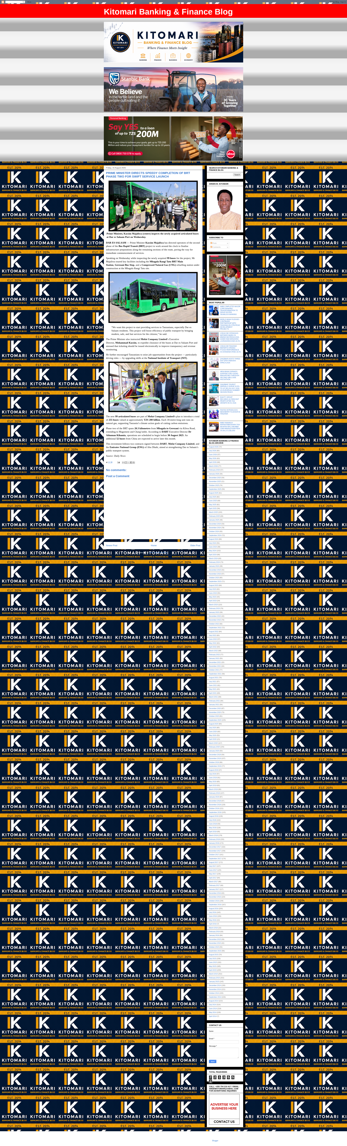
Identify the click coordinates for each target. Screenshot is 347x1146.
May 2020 (212, 735)
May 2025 (212, 505)
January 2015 (214, 982)
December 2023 (215, 570)
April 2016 (213, 924)
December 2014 (215, 985)
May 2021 (212, 689)
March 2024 (213, 558)
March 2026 (213, 466)
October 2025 (214, 485)
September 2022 (215, 628)
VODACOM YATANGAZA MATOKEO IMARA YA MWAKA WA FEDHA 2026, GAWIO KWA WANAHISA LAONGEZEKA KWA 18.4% (230, 337)
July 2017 (212, 866)
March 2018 (213, 835)
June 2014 (213, 1009)
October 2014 (214, 993)
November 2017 (215, 851)
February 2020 (214, 747)
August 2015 (213, 955)
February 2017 (214, 885)
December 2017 (215, 847)
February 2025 (214, 516)
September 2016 (215, 905)
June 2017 (213, 870)
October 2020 (214, 716)
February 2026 (214, 470)
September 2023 (215, 581)
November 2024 (215, 528)
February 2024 (214, 562)
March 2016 (213, 928)
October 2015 (214, 947)
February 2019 (214, 793)
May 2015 (212, 966)
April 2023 (213, 601)
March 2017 (213, 882)
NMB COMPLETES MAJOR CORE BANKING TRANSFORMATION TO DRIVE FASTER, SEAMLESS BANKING (230, 310)
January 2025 (214, 520)
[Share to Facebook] (131, 462)
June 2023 (213, 593)
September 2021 (215, 674)
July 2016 (212, 912)
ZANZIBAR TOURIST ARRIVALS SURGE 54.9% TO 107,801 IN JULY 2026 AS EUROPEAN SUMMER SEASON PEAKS (230, 388)
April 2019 (213, 785)
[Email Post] (118, 462)
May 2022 (212, 643)
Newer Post (111, 545)
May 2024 (212, 551)
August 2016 (213, 909)
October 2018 (214, 808)
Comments (216, 247)
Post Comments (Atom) (158, 553)
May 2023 (212, 597)
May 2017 (212, 874)
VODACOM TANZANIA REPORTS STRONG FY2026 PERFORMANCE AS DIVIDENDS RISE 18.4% (230, 349)
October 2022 (214, 624)
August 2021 (213, 678)
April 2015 (213, 970)
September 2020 (215, 720)
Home (154, 545)
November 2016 (215, 897)
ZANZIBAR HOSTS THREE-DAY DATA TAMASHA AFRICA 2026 (230, 361)
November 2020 (215, 712)
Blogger (215, 1141)
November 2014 (215, 989)
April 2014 (213, 1016)
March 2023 (213, 605)
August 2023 (213, 585)
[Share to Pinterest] (133, 462)
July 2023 (212, 589)
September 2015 (215, 951)
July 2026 (212, 451)
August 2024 (213, 539)
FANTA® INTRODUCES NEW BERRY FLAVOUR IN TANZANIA (230, 412)
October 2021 (214, 670)
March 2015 (213, 974)
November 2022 (215, 620)
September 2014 (215, 997)
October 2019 (214, 762)
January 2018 (214, 843)
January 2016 (214, 935)
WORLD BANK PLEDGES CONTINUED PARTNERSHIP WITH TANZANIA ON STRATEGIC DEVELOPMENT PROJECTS (230, 324)
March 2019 (213, 789)
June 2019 (213, 778)
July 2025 (212, 497)
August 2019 (213, 770)
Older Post (195, 545)
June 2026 (213, 455)
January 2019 (214, 797)
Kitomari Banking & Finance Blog (168, 11)
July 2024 (212, 543)
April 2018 (213, 832)
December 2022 (215, 616)
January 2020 (214, 751)
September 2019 (215, 766)
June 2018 (213, 824)
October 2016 (214, 901)
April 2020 (213, 739)
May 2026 (212, 458)
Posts (214, 243)
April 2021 (213, 693)
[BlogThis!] (126, 462)
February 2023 (214, 608)
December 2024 (215, 524)
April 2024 (213, 555)
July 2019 (212, 774)
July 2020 (212, 728)
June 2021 (213, 685)
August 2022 (213, 632)
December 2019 (215, 755)
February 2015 (214, 978)
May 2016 (212, 920)
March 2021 (213, 697)
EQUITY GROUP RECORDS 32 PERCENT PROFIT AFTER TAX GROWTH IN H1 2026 (229, 400)
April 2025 (213, 508)
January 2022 (214, 658)
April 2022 (213, 647)
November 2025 (215, 481)
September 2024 (215, 535)
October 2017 (214, 855)
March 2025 (213, 512)
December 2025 (215, 478)
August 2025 (213, 493)
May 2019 (212, 782)
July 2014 (212, 1005)
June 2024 (213, 547)
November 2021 (215, 666)
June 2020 (213, 732)
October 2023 (214, 578)
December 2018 (215, 801)
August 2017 (213, 862)
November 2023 (215, 574)
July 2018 (212, 820)
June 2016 (213, 916)
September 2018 (215, 812)
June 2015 (213, 962)
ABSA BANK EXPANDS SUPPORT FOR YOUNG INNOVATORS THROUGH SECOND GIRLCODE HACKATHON (229, 375)
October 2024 (214, 531)
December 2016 (215, 893)
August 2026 (213, 447)
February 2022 (214, 655)
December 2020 (215, 708)
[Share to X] (128, 462)
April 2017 (213, 878)
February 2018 (214, 839)
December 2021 (215, 662)
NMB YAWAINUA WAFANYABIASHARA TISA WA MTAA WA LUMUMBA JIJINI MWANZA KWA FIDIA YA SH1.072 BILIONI (230, 427)
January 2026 (214, 474)
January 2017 (214, 889)
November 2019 (215, 758)
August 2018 (213, 816)
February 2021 (214, 701)
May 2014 (212, 1012)
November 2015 (215, 943)
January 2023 (214, 612)
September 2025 (215, 489)
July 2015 (212, 959)
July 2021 (212, 682)
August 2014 (213, 1001)
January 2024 (214, 566)
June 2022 (213, 639)
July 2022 (212, 635)
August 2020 (213, 724)
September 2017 (215, 859)
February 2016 (214, 932)
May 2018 (212, 828)
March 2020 (213, 743)
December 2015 (215, 939)
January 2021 (214, 705)
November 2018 (215, 805)
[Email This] (123, 462)
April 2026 (213, 462)
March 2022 (213, 651)
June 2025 (213, 501)
